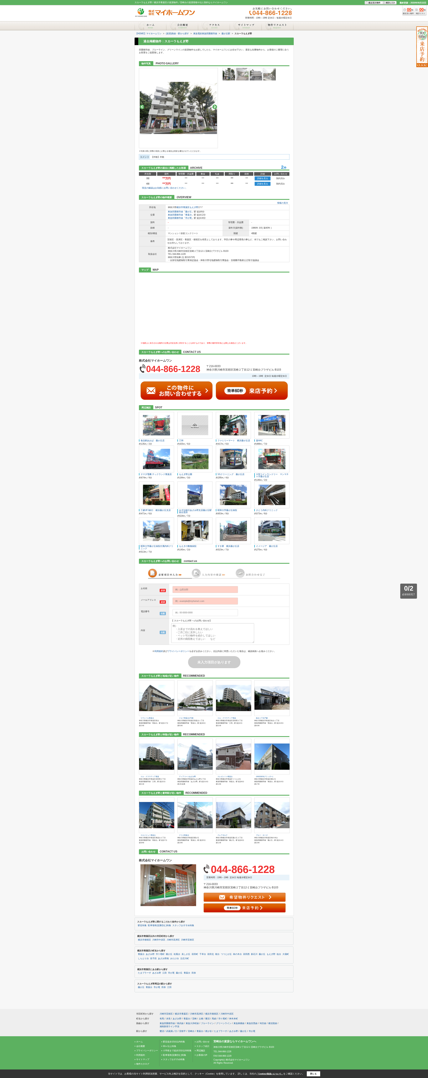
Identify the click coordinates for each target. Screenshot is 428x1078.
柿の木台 (237, 954)
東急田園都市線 (175, 211)
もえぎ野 (194, 207)
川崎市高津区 (173, 940)
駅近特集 (142, 925)
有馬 (162, 1018)
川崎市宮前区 (187, 940)
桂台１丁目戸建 (262, 718)
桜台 (217, 954)
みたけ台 (174, 958)
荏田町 (195, 954)
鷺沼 (207, 1018)
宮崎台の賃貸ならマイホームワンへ (234, 1041)
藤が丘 (188, 211)
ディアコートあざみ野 (187, 776)
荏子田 (153, 958)
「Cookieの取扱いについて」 (269, 1074)
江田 (164, 973)
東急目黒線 (252, 1023)
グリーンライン (223, 1023)
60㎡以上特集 (169, 1046)
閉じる (313, 1073)
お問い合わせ (202, 1041)
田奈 (194, 973)
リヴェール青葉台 (147, 718)
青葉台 (188, 215)
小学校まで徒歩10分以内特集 (177, 1050)
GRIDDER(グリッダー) (264, 776)
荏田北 (210, 954)
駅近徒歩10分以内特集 (174, 1041)
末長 (168, 1018)
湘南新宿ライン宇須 (169, 1026)
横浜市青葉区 (183, 207)
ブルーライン (207, 1023)
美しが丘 (186, 954)
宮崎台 (191, 1031)
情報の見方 (282, 203)
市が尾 (188, 218)
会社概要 (140, 1046)
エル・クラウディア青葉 (227, 718)
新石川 (254, 954)
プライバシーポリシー (178, 651)
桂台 (279, 954)
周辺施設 (200, 1050)
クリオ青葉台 (184, 835)
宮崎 (194, 1018)
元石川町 (184, 958)
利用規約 (158, 651)
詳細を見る (262, 178)
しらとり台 (143, 958)
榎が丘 (169, 954)
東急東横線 (239, 1023)
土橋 (201, 1018)
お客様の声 (201, 1055)
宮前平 (182, 1031)
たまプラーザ (144, 973)
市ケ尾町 (160, 954)
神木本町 (233, 1018)
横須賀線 (272, 1023)
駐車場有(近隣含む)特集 (159, 925)
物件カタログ (142, 1064)
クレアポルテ (223, 835)
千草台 (202, 954)
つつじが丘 (226, 954)
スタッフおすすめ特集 (183, 925)
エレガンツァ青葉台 (225, 776)
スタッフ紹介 (202, 1046)
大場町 (285, 954)
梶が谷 (208, 1031)
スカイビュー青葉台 (148, 835)
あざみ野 (150, 954)
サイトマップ (142, 1059)
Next (214, 107)
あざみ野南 (163, 958)
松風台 (177, 954)
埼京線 (263, 1023)
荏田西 (246, 954)
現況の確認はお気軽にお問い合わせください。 (165, 188)
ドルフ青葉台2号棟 (186, 718)
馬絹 (214, 1018)
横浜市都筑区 (144, 940)
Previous (142, 107)
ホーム (139, 1041)
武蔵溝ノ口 (171, 1031)
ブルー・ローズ (262, 835)
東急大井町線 (192, 1023)
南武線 (180, 1023)
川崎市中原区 (158, 940)
